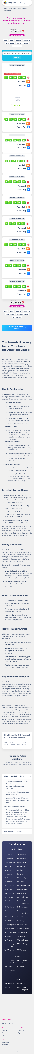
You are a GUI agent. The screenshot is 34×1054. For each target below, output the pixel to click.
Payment (20, 1033)
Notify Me (17, 106)
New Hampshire (22, 8)
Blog (3, 1033)
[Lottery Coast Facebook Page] (2, 1024)
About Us (4, 1030)
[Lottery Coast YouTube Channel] (9, 1024)
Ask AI (17, 57)
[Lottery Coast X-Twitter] (12, 1024)
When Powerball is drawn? (14, 776)
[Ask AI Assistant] (21, 2)
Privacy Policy (5, 1044)
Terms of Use (5, 1042)
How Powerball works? (12, 831)
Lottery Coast (17, 1051)
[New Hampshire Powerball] (17, 31)
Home (5, 8)
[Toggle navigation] (28, 3)
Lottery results (12, 8)
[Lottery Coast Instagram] (5, 1024)
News (3, 1035)
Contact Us (21, 1030)
